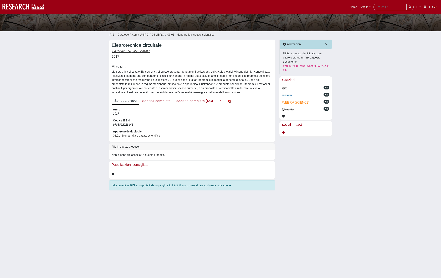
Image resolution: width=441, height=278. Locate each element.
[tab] (220, 100)
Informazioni (293, 44)
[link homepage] (25, 7)
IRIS (111, 34)
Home (353, 7)
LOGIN (433, 7)
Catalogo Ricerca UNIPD (133, 34)
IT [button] (417, 7)
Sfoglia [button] (364, 7)
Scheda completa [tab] (156, 101)
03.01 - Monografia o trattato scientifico (190, 34)
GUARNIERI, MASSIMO (131, 51)
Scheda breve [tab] (125, 101)
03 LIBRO (158, 34)
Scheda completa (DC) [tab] (194, 101)
